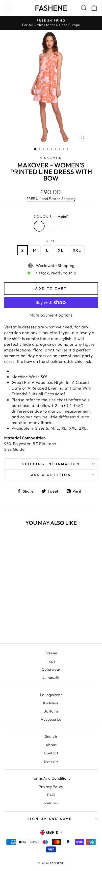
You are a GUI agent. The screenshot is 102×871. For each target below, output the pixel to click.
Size (51, 241)
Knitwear (51, 703)
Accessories (51, 719)
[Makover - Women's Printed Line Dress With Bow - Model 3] (27, 626)
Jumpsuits (51, 677)
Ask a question (51, 475)
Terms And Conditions (51, 778)
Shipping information (51, 464)
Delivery (51, 761)
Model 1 (39, 226)
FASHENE (51, 8)
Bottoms (51, 711)
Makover (51, 158)
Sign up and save (49, 819)
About (51, 744)
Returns (51, 803)
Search (51, 736)
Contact (51, 753)
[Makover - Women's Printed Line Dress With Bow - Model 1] (16, 626)
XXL (77, 250)
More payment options (51, 314)
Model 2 (51, 226)
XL (60, 250)
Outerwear (51, 669)
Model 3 (63, 226)
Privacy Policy (51, 786)
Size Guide (14, 449)
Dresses (51, 653)
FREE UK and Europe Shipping (51, 198)
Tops (51, 661)
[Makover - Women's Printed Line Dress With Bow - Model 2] (22, 626)
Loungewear (51, 694)
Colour (51, 216)
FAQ (51, 794)
